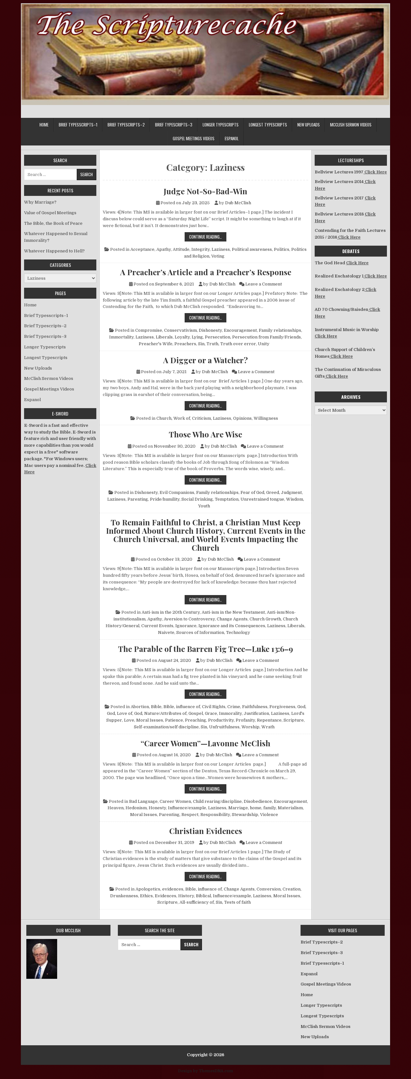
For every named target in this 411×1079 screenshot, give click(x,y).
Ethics (146, 895)
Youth (204, 506)
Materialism (290, 807)
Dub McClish (238, 202)
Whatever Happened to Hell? (54, 251)
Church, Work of (173, 418)
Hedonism (136, 807)
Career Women (175, 801)
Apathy (163, 249)
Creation (292, 889)
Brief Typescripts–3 (173, 124)
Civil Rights (213, 706)
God (301, 706)
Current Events (157, 625)
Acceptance (142, 249)
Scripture (294, 720)
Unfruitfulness (224, 726)
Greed (272, 492)
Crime (233, 706)
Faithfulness (254, 706)
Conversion (269, 889)
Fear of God (252, 492)
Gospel (195, 713)
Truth (212, 343)
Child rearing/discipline (217, 801)
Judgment (291, 492)
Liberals (164, 337)
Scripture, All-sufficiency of (185, 902)
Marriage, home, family (252, 807)
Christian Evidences (205, 831)
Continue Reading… (207, 236)
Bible (156, 706)
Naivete (166, 632)
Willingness (266, 418)
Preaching (195, 720)
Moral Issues (149, 720)
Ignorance (186, 625)
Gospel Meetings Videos (193, 138)
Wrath (268, 726)
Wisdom (294, 499)
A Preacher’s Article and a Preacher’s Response (205, 272)
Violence (269, 814)
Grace (211, 713)
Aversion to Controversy (189, 619)
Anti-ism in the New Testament (233, 612)
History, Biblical (194, 895)
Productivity (221, 720)
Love (129, 720)
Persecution (217, 337)
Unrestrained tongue (262, 499)
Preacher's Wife (155, 343)
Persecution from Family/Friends (266, 337)
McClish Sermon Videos (351, 124)
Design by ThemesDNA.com (205, 1071)
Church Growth (265, 619)
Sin (201, 343)
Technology (238, 632)
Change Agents (232, 619)
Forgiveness (282, 706)
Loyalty (182, 337)
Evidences (165, 895)
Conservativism (180, 330)
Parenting (137, 499)
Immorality (230, 713)
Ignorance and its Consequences (231, 625)
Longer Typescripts (221, 124)
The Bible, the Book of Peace (53, 223)
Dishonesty (210, 330)
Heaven (116, 807)
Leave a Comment (263, 284)
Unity (263, 343)
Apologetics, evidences (159, 889)
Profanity (245, 720)
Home (43, 124)
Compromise (148, 330)
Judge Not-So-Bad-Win (205, 191)
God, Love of (119, 713)
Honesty (157, 807)
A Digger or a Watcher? (205, 360)
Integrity (200, 249)
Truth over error (238, 343)
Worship (250, 726)
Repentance (269, 720)
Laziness (221, 249)
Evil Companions (177, 492)
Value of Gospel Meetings (50, 212)
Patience (174, 720)
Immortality (121, 337)
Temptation (227, 499)
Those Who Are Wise (205, 434)
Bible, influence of (181, 706)
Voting (217, 256)
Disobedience (258, 801)
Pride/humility (164, 499)
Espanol (232, 138)
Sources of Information (200, 632)
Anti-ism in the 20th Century (171, 612)
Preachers (185, 343)
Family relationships (280, 330)
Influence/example (187, 807)
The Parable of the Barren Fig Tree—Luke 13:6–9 (205, 649)
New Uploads (308, 124)
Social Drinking (197, 499)
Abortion (140, 706)
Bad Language (143, 801)
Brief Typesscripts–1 (78, 124)
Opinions (242, 418)
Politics (281, 249)
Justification (256, 713)
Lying (197, 337)
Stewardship (245, 814)
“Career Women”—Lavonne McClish (205, 743)
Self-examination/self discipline (166, 726)
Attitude (181, 249)
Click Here (375, 172)
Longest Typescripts (268, 124)
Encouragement (240, 330)
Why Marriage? (40, 202)
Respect (189, 814)
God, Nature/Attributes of (160, 713)
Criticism (201, 418)
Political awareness (252, 249)
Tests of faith (237, 902)
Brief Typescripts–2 (126, 124)
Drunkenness (124, 895)
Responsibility (215, 814)
